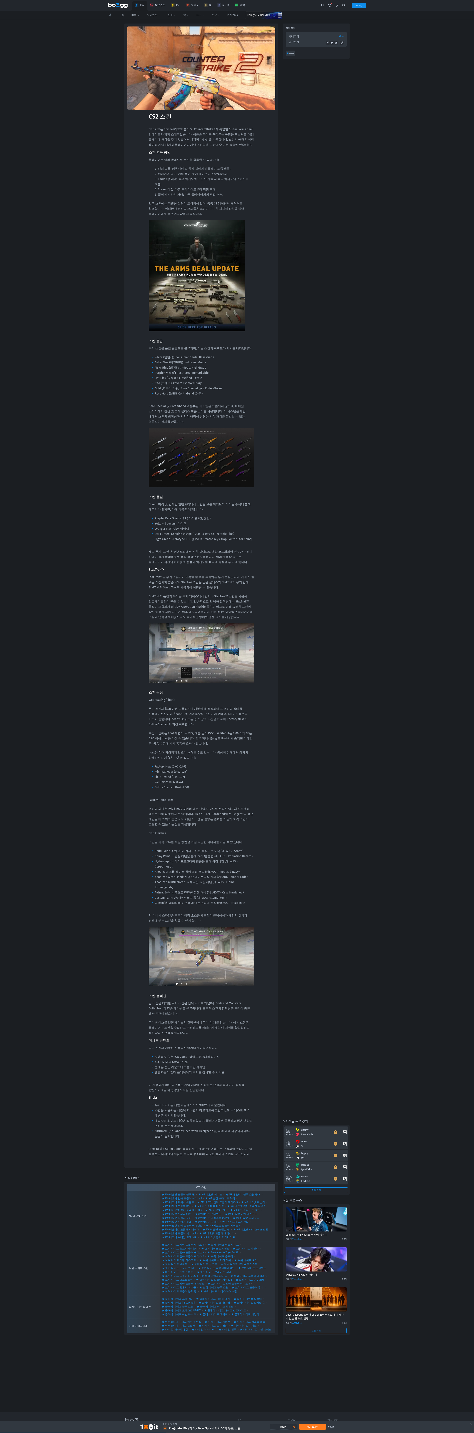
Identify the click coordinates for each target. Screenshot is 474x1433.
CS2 (142, 5)
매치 (134, 15)
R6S (178, 5)
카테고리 (294, 36)
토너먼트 (152, 15)
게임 (242, 5)
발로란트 (160, 5)
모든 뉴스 (316, 1330)
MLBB (225, 5)
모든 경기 (316, 1190)
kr (343, 5)
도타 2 (194, 5)
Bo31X (283, 1427)
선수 (170, 15)
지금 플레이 (312, 1427)
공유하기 (294, 42)
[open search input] (322, 5)
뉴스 (198, 15)
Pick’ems (232, 15)
